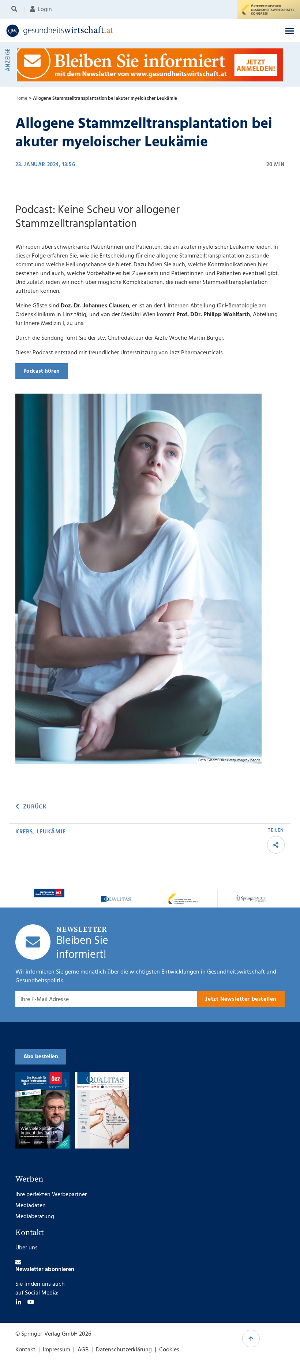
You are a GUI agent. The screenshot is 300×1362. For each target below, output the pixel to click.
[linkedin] (18, 1302)
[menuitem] (15, 9)
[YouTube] (31, 1302)
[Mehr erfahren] (49, 893)
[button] (290, 31)
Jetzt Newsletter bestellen (241, 999)
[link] (118, 31)
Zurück (34, 807)
